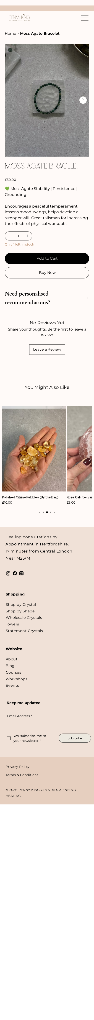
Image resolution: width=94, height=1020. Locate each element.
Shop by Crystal (21, 604)
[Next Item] (83, 100)
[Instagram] (8, 573)
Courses (13, 672)
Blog (10, 666)
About (12, 659)
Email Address (19, 716)
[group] (47, 456)
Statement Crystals (24, 631)
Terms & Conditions (22, 775)
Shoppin (14, 594)
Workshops (16, 679)
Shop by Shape (20, 611)
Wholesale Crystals (24, 617)
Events (12, 685)
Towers (12, 624)
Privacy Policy (18, 767)
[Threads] (21, 573)
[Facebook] (15, 573)
